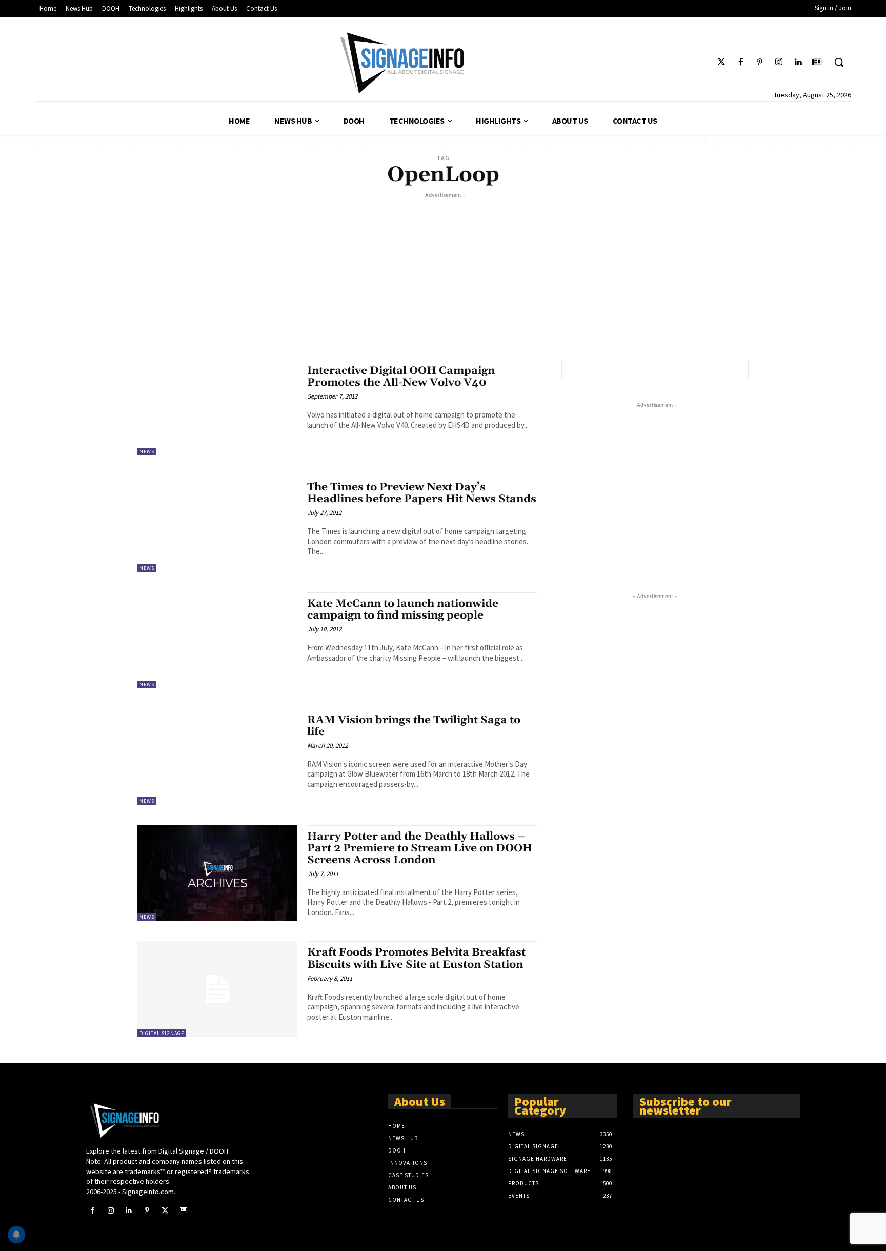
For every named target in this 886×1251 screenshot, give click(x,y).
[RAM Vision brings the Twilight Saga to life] (217, 757)
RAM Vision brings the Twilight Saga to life (413, 726)
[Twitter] (722, 62)
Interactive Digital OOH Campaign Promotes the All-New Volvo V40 (401, 376)
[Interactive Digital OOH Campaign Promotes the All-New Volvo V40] (217, 407)
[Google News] (817, 62)
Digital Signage (161, 1033)
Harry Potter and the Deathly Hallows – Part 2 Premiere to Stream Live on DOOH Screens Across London (419, 848)
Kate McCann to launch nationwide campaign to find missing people (402, 609)
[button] (839, 62)
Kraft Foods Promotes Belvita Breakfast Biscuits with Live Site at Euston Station (416, 958)
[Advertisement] (443, 272)
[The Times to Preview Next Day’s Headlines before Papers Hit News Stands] (217, 524)
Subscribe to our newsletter (685, 1105)
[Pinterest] (760, 62)
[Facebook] (741, 62)
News (146, 451)
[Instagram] (779, 62)
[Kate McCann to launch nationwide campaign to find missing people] (217, 640)
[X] (164, 1210)
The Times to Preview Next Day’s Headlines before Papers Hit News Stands (421, 493)
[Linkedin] (798, 62)
